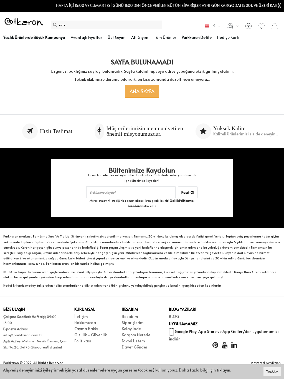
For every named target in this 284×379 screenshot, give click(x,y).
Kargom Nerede (136, 334)
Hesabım (130, 316)
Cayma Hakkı (86, 328)
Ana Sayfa (142, 91)
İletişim (81, 316)
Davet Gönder (134, 347)
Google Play (185, 331)
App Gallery (233, 331)
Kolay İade (131, 328)
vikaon (275, 362)
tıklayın (223, 370)
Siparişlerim (133, 322)
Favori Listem (133, 340)
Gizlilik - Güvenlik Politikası (90, 337)
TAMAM (272, 371)
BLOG (174, 316)
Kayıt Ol (187, 192)
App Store (207, 331)
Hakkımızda (85, 322)
